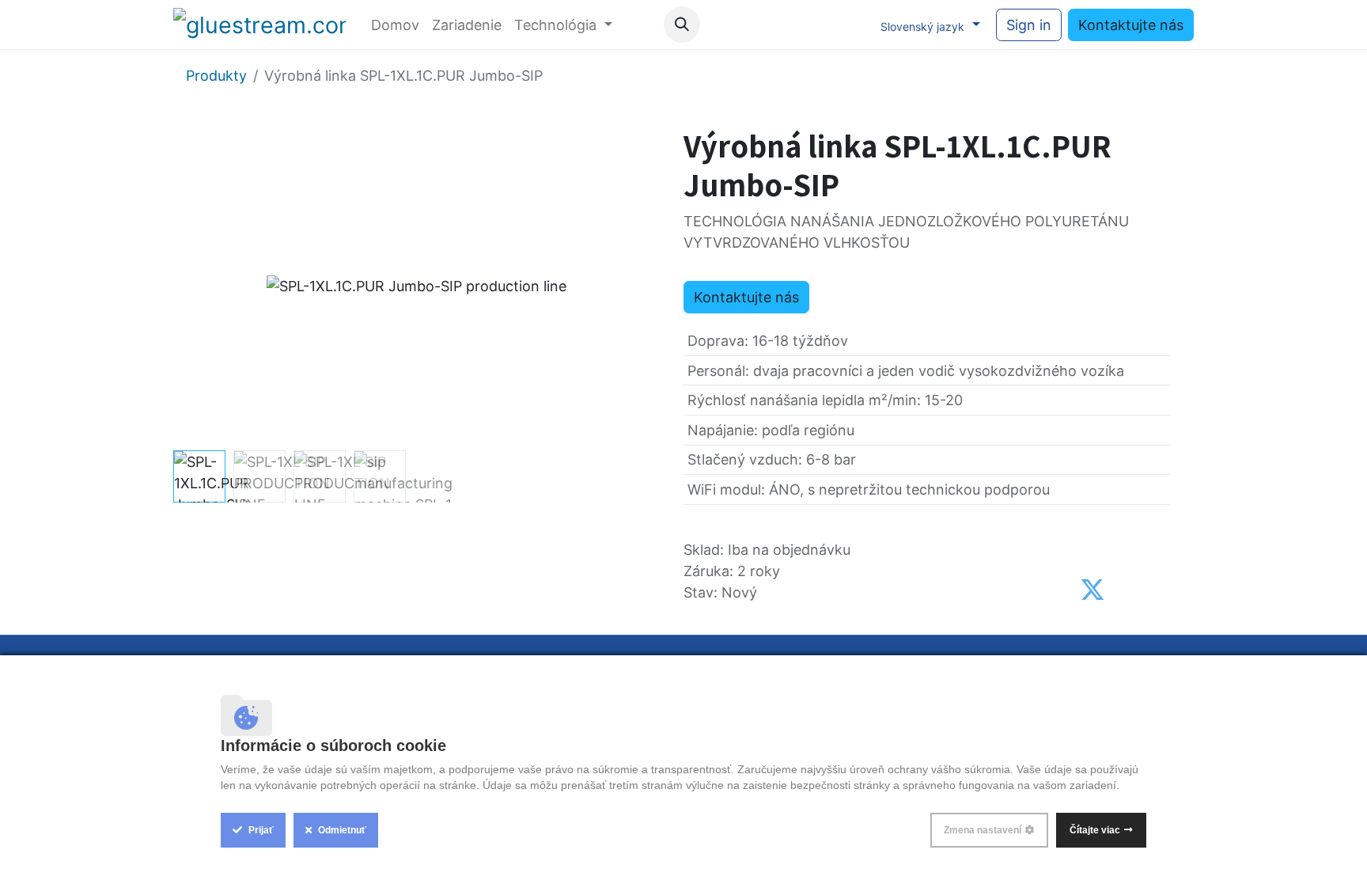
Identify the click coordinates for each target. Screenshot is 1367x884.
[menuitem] (395, 25)
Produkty (216, 75)
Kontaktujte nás (1130, 25)
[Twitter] (1092, 590)
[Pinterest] (1126, 590)
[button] (682, 24)
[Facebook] (753, 24)
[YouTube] (785, 24)
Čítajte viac (1095, 830)
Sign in (1028, 25)
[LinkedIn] (850, 24)
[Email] (1157, 590)
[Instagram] (818, 24)
